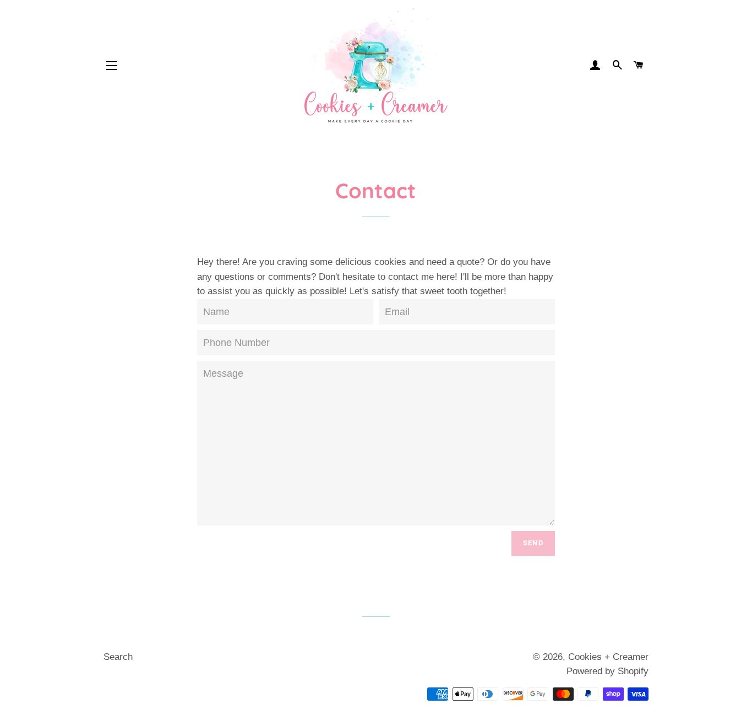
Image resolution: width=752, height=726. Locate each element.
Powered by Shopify (607, 671)
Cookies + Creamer (608, 657)
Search (118, 657)
